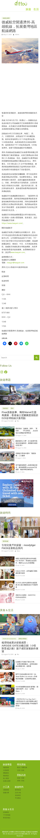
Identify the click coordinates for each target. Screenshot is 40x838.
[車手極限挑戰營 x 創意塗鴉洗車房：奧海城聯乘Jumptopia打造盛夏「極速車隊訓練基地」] (7, 464)
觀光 (18, 767)
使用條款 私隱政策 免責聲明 (29, 832)
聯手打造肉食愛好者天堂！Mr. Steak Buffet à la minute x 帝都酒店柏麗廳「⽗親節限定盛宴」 (26, 676)
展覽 (18, 781)
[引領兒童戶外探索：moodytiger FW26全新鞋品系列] (20, 518)
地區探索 (6, 767)
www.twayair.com (18, 252)
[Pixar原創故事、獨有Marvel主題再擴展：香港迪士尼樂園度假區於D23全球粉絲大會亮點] (20, 385)
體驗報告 (6, 773)
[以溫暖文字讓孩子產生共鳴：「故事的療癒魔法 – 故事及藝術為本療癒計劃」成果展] (7, 661)
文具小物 (18, 793)
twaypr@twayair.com (15, 262)
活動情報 (6, 790)
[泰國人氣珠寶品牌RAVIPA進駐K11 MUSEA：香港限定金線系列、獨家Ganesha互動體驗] (7, 558)
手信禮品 (18, 798)
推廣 (22, 778)
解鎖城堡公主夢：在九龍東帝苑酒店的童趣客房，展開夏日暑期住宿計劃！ (26, 443)
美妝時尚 (18, 795)
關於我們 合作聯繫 (8, 832)
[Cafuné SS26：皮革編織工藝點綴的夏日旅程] (7, 570)
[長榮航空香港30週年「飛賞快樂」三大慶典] (7, 452)
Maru (18, 551)
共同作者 (17, 832)
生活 (36, 9)
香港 (12, 408)
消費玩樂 (24, 767)
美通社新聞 (6, 18)
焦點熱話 (5, 408)
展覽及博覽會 (23, 639)
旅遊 (28, 9)
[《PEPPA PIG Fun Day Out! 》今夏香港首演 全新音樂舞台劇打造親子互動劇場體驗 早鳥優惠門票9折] (7, 698)
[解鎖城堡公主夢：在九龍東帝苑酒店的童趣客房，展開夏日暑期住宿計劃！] (7, 440)
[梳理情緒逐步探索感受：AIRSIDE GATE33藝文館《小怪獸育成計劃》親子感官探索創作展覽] (20, 615)
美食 (22, 770)
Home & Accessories (9, 639)
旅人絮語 (6, 778)
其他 (22, 781)
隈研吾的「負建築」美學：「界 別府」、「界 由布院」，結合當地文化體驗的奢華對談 (27, 431)
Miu (18, 421)
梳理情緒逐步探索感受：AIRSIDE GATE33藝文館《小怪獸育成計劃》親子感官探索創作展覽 (20, 647)
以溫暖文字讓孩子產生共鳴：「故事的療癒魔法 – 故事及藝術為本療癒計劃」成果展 (27, 664)
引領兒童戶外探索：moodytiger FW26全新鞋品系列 (19, 546)
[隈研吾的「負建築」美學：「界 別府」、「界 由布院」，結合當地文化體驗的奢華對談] (7, 427)
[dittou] (21, 1)
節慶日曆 (6, 793)
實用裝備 (5, 541)
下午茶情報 (6, 815)
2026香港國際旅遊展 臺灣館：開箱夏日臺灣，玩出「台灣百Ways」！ (27, 689)
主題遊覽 (6, 770)
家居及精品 (6, 818)
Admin (17, 34)
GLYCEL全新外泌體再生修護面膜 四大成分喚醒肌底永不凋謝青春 (27, 585)
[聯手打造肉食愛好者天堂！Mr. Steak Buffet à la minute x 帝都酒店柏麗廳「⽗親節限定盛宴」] (7, 673)
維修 (18, 778)
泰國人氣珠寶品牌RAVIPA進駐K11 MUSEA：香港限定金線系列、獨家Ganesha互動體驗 (26, 561)
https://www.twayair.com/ (12, 223)
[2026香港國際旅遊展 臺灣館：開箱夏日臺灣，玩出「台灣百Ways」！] (7, 686)
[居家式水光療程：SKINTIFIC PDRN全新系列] (7, 594)
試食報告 (6, 812)
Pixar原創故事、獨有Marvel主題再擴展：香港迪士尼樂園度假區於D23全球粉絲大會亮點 (20, 415)
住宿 (18, 770)
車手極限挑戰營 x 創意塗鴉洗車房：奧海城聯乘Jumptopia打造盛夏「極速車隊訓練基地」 (26, 467)
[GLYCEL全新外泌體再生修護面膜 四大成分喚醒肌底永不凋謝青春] (7, 582)
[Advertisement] (20, 86)
